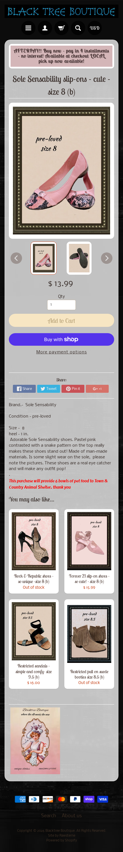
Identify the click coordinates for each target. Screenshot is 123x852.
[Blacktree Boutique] (61, 11)
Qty (61, 297)
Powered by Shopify (61, 840)
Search (48, 816)
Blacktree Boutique (60, 831)
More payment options (61, 352)
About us (72, 816)
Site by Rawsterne (61, 835)
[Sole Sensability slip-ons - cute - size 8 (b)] (44, 258)
